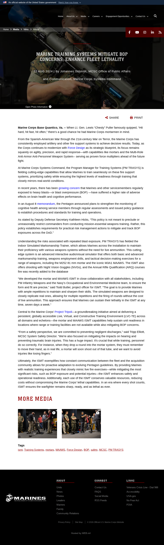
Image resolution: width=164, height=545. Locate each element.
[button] (70, 2)
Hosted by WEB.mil (80, 533)
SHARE (114, 117)
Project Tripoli (63, 311)
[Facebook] (129, 32)
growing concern (69, 188)
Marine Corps (26, 498)
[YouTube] (137, 32)
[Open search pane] (155, 16)
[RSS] (160, 32)
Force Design (76, 147)
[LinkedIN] (152, 32)
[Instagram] (145, 32)
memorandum (46, 203)
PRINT (138, 117)
